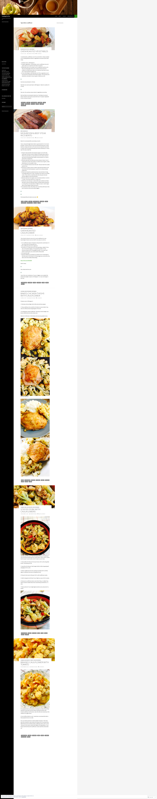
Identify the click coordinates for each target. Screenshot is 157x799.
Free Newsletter (71, 16)
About (60, 16)
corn (44, 102)
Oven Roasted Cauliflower (28, 231)
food (46, 201)
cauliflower (34, 102)
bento (26, 201)
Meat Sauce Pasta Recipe (6, 84)
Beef (21, 131)
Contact (64, 16)
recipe (47, 282)
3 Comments (39, 53)
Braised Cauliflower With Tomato (35, 663)
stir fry (27, 634)
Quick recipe (29, 507)
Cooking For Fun (6, 16)
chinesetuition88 (31, 53)
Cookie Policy (24, 796)
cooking (40, 102)
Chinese (22, 507)
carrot (28, 102)
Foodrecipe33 (4, 89)
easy (38, 735)
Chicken (22, 291)
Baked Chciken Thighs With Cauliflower (32, 294)
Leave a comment (39, 137)
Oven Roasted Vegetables (34, 51)
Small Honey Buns (5, 80)
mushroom (23, 49)
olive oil (39, 282)
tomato (32, 660)
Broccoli (23, 102)
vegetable (24, 105)
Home (56, 16)
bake (22, 480)
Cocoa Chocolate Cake (5, 74)
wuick (29, 736)
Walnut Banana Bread (5, 71)
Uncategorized (24, 228)
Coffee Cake (4, 70)
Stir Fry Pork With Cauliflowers (30, 510)
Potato (27, 49)
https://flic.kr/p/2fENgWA (26, 260)
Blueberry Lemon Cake (5, 85)
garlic (42, 480)
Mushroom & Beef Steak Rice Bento (33, 134)
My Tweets (3, 98)
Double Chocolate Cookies (6, 76)
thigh (30, 481)
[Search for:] (7, 106)
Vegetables (32, 49)
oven (43, 282)
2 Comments (41, 666)
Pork (25, 507)
